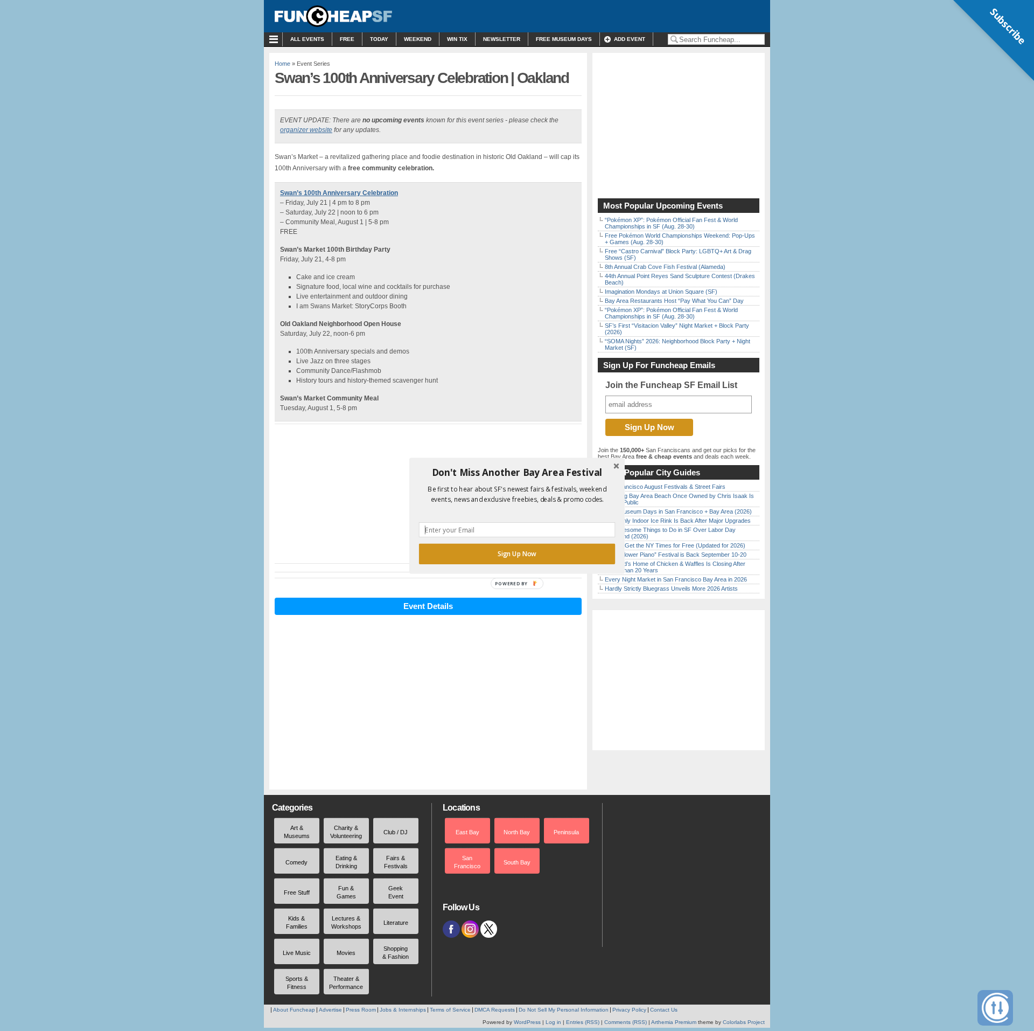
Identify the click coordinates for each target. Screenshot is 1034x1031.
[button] (517, 472)
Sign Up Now (517, 553)
